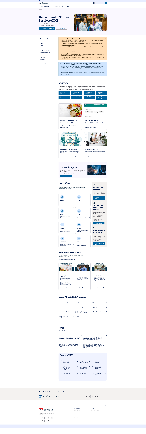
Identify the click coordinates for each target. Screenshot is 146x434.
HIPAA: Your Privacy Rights (45, 63)
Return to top (103, 405)
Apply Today (80, 287)
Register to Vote (77, 410)
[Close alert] (105, 38)
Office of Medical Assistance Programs (82, 231)
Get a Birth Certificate (78, 413)
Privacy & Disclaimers (92, 425)
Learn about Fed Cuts (64, 127)
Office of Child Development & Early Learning (66, 203)
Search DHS (42, 59)
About (41, 43)
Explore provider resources (90, 156)
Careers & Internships (95, 410)
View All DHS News (62, 330)
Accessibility (86, 425)
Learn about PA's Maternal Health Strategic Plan (69, 156)
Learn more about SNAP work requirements (69, 46)
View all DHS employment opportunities (67, 259)
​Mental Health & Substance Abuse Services (65, 245)
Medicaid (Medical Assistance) (76, 43)
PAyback (75, 417)
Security (105, 425)
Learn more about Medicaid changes (68, 51)
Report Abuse (42, 54)
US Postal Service (67, 58)
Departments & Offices (44, 47)
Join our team (63, 287)
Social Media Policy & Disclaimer (102, 426)
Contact (41, 45)
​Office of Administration (81, 245)
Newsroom (42, 61)
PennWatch (93, 412)
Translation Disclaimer (99, 425)
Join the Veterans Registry (78, 415)
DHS (103, 57)
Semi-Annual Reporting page (66, 74)
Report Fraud (42, 57)
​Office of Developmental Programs (65, 217)
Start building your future (99, 287)
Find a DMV (76, 412)
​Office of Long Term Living (65, 231)
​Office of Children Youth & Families (82, 203)
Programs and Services (44, 50)
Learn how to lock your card (90, 127)
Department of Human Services (45, 39)
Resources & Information (45, 52)
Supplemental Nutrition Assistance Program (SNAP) (94, 43)
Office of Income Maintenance (83, 217)
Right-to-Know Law (94, 413)
